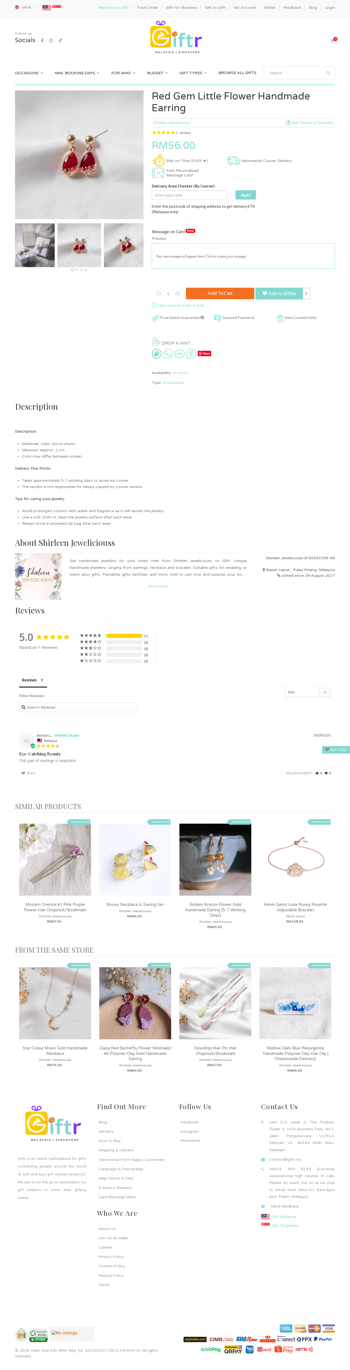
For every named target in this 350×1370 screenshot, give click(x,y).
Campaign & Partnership (120, 1169)
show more (158, 586)
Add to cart (220, 293)
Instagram (189, 1131)
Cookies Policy (111, 1266)
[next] (329, 879)
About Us (107, 1228)
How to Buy (109, 1140)
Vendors (105, 1131)
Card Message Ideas (117, 1197)
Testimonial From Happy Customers (131, 1159)
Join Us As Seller (113, 1238)
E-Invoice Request (115, 1187)
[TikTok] (60, 40)
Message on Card (173, 231)
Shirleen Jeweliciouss (172, 122)
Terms (104, 1285)
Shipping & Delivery (116, 1150)
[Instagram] (51, 40)
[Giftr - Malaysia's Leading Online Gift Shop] (175, 38)
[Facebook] (42, 40)
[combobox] (299, 73)
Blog (102, 1122)
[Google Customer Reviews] (71, 1336)
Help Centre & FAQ (115, 1178)
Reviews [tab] (29, 680)
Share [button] (30, 773)
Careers (105, 1247)
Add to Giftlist (281, 293)
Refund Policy (111, 1275)
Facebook (189, 1122)
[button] (319, 773)
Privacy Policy (111, 1256)
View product (55, 865)
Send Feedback (285, 1206)
